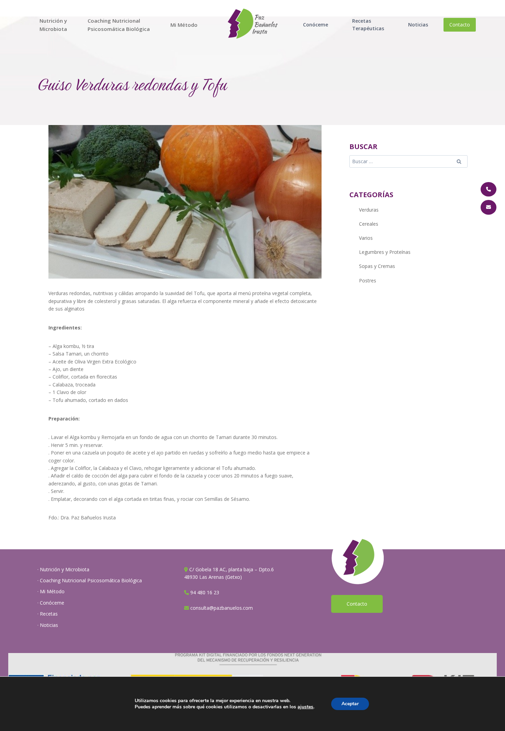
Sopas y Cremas (377, 266)
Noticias (418, 24)
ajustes (305, 707)
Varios (366, 238)
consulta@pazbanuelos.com (221, 608)
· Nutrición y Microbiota (63, 569)
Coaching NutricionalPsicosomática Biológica (119, 24)
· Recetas (47, 613)
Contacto (459, 24)
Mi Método (184, 24)
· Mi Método (51, 591)
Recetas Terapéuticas (368, 25)
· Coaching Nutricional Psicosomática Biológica (89, 580)
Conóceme (315, 24)
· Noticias (47, 625)
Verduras (369, 209)
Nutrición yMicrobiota (53, 24)
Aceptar (350, 703)
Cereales (368, 224)
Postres (367, 280)
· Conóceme (50, 602)
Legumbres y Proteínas (385, 252)
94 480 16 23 (204, 592)
